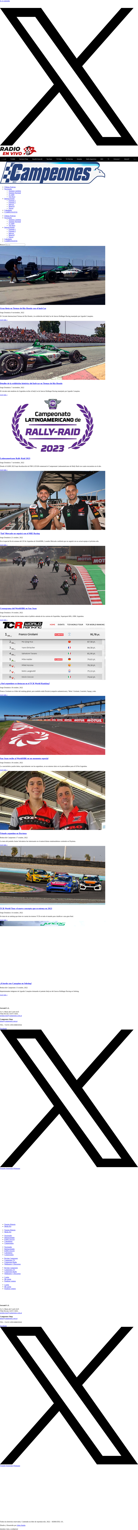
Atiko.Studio (21, 1525)
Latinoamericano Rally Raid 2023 (15, 458)
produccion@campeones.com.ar (11, 1016)
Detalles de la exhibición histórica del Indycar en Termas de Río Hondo (31, 383)
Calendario (8, 210)
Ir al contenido (5, 1)
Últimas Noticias (10, 187)
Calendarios (8, 1241)
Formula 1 (12, 200)
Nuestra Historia (9, 1224)
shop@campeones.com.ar (8, 1021)
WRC (119, 159)
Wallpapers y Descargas (12, 1264)
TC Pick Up (44, 159)
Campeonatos (9, 1243)
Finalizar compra (10, 1281)
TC (83, 159)
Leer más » (4, 320)
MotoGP (101, 159)
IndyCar (111, 159)
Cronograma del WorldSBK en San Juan (18, 608)
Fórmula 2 (12, 202)
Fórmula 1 (91, 159)
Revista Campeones (11, 1258)
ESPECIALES (9, 1239)
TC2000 (11, 195)
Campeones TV (9, 1260)
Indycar (11, 204)
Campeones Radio (10, 1262)
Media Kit (7, 1226)
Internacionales (9, 199)
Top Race (24, 159)
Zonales (54, 159)
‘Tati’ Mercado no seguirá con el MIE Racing (20, 533)
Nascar (11, 208)
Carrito (6, 1277)
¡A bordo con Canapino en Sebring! (16, 983)
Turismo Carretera (15, 191)
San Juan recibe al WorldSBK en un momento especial (24, 758)
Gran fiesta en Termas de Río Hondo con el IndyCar (23, 308)
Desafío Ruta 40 (12, 159)
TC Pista (33, 159)
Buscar (2, 245)
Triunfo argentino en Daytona (13, 833)
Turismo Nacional (130, 159)
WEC (76, 159)
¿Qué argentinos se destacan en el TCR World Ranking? (25, 683)
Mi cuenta (7, 1279)
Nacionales (8, 189)
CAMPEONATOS (10, 212)
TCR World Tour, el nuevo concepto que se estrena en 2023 (26, 908)
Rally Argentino (66, 159)
